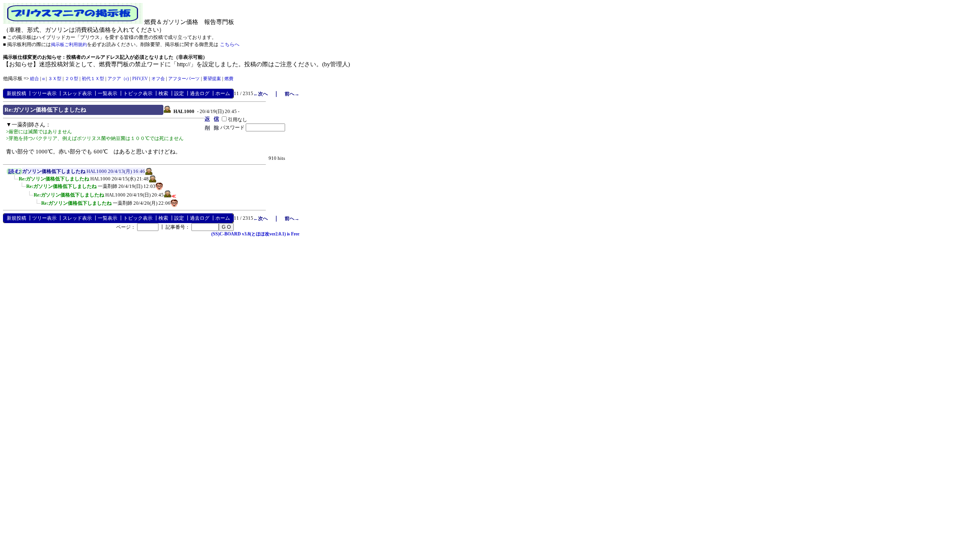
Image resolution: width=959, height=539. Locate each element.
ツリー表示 (44, 93)
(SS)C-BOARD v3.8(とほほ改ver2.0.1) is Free (255, 234)
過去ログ (199, 93)
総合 (34, 78)
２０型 (71, 78)
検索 (163, 93)
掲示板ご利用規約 (69, 44)
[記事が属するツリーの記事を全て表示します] (14, 173)
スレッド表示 (77, 93)
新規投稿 (16, 93)
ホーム (222, 93)
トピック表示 (137, 93)
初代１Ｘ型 (93, 78)
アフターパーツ (184, 78)
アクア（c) (118, 78)
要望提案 (212, 78)
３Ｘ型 (54, 78)
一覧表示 (107, 93)
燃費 (228, 78)
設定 (179, 93)
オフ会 (158, 78)
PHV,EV (140, 78)
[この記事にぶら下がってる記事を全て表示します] (15, 181)
